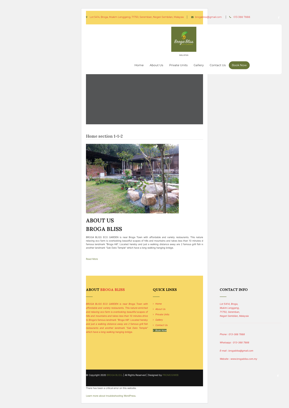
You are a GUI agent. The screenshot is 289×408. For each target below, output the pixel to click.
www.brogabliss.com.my (243, 358)
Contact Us (218, 65)
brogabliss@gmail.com (208, 17)
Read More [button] (92, 258)
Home (139, 65)
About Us (156, 65)
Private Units (178, 65)
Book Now (239, 65)
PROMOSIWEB (170, 375)
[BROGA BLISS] (183, 52)
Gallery (199, 65)
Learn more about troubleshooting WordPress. (111, 395)
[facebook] (279, 18)
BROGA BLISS (114, 375)
